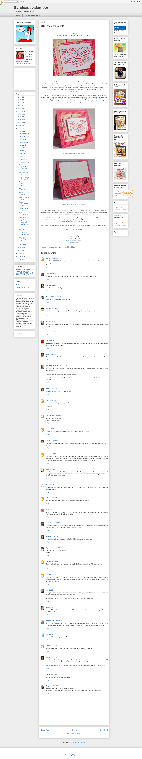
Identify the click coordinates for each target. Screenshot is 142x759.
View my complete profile (24, 63)
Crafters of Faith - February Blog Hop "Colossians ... (23, 222)
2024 (20, 103)
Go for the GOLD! (22, 189)
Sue (47, 429)
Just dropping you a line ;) (23, 209)
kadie (47, 469)
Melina (48, 607)
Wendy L (48, 536)
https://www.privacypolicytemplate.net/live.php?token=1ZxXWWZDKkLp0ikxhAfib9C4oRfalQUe (24, 272)
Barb (47, 590)
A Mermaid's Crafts (51, 332)
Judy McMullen (50, 620)
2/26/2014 (57, 674)
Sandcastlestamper (31, 7)
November (23, 136)
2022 (20, 108)
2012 (20, 250)
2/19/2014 (59, 620)
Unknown (49, 498)
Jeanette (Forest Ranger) (54, 365)
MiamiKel (30, 51)
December (23, 134)
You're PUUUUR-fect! (23, 183)
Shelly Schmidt (50, 523)
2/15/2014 (60, 258)
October (22, 139)
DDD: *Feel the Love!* (24, 198)
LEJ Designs (70, 236)
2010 (20, 256)
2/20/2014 (52, 634)
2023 (20, 105)
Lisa (47, 321)
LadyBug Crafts (77, 235)
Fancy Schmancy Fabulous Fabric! (23, 167)
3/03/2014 (55, 686)
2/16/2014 (53, 400)
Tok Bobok (72, 242)
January (22, 244)
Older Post (104, 730)
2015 (20, 128)
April (21, 156)
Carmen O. (49, 440)
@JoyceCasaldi (50, 415)
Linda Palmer (50, 296)
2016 (20, 125)
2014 (20, 131)
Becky (47, 273)
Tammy (48, 388)
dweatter (48, 308)
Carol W (48, 575)
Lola (47, 634)
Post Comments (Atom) (78, 742)
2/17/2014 (55, 536)
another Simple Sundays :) (24, 178)
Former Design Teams (32, 15)
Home (18, 15)
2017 (20, 122)
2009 (20, 259)
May (21, 153)
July (21, 148)
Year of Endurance (100, 99)
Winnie (48, 454)
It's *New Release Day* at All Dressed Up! (24, 231)
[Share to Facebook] (72, 247)
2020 (20, 114)
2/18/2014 (52, 590)
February (23, 162)
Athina (48, 285)
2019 (20, 117)
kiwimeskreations (51, 258)
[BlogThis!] (68, 247)
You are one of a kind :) (24, 193)
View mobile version (74, 734)
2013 (20, 248)
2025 (20, 100)
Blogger (74, 755)
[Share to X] (70, 247)
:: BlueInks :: (50, 340)
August (22, 145)
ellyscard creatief (51, 548)
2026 (20, 97)
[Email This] (66, 247)
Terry (47, 509)
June (21, 150)
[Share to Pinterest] (74, 247)
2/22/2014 (54, 657)
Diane (47, 400)
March (22, 159)
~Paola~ (48, 484)
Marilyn (48, 354)
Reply (47, 267)
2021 (20, 111)
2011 (19, 253)
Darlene (48, 657)
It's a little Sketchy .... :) (23, 239)
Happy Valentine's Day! (23, 203)
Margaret (48, 686)
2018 (20, 120)
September (23, 142)
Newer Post (45, 730)
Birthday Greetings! (23, 214)
